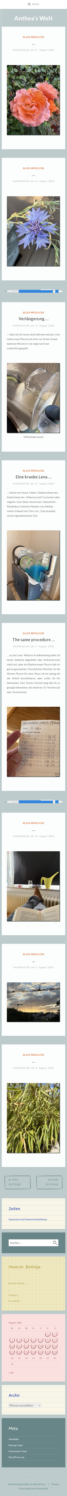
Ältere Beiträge (14, 1182)
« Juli (11, 1372)
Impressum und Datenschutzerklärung (28, 1219)
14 (40, 1346)
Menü (35, 4)
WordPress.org (16, 1457)
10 (12, 1346)
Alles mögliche (33, 37)
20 (33, 1352)
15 (48, 1346)
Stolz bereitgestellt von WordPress (27, 1484)
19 (26, 1352)
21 (40, 1352)
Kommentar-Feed (18, 1451)
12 (26, 1346)
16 (55, 1346)
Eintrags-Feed (16, 1445)
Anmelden (14, 1439)
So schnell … (15, 1301)
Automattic (42, 1488)
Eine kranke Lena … (34, 476)
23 (55, 1352)
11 (19, 1346)
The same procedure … (33, 639)
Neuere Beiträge (52, 1182)
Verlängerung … (34, 318)
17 (12, 1352)
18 (19, 1352)
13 (33, 1346)
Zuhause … (14, 1295)
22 (48, 1352)
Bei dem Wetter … (18, 1283)
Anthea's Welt (33, 18)
